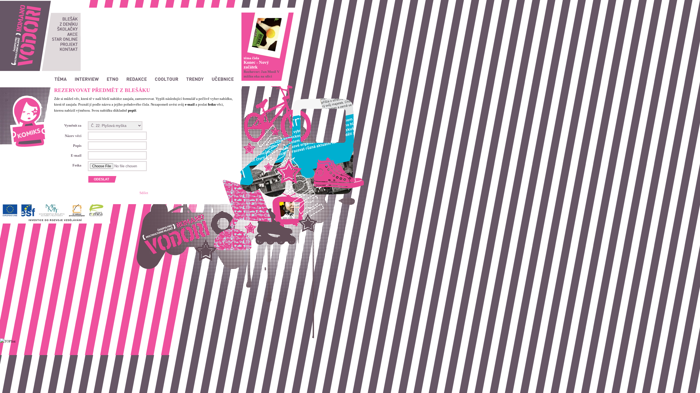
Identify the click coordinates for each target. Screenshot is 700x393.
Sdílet (143, 193)
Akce (72, 34)
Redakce (136, 79)
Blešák (70, 18)
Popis (77, 146)
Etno (112, 79)
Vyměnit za (72, 125)
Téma (60, 79)
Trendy (195, 79)
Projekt (69, 44)
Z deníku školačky (67, 27)
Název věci (73, 136)
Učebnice (223, 79)
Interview (87, 79)
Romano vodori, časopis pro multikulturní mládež (37, 3)
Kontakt (69, 49)
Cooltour (166, 79)
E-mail (76, 155)
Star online (65, 39)
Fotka (76, 165)
